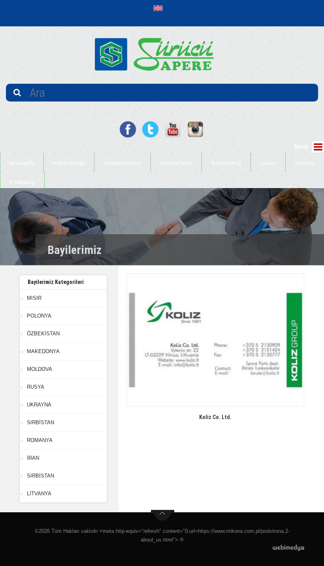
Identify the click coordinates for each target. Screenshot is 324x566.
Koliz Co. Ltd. (215, 417)
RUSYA (35, 387)
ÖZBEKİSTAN (43, 334)
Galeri (268, 163)
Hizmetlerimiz (122, 163)
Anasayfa (21, 163)
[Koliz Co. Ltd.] (215, 340)
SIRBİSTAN (40, 422)
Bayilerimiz (226, 163)
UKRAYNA (39, 405)
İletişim (305, 163)
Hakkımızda (69, 163)
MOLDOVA (39, 369)
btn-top (162, 515)
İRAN (33, 458)
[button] (159, 8)
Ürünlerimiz (176, 163)
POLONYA (39, 316)
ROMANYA (40, 440)
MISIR (34, 298)
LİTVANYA (39, 493)
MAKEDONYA (43, 351)
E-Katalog (22, 182)
